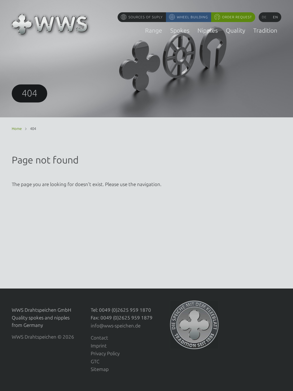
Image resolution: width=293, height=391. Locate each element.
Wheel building (192, 17)
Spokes (179, 30)
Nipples (207, 30)
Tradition (265, 30)
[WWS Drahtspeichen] (50, 24)
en (275, 17)
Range (153, 30)
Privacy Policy (105, 353)
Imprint (99, 346)
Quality (235, 30)
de (264, 17)
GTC (95, 361)
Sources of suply (145, 17)
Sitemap (100, 369)
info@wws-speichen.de (115, 326)
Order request (237, 17)
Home (17, 129)
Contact (99, 338)
